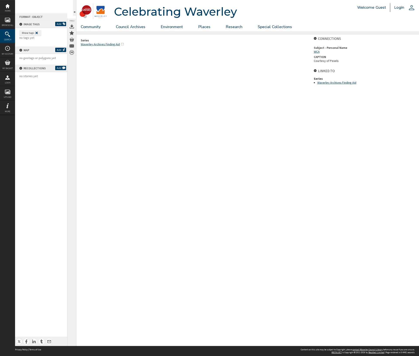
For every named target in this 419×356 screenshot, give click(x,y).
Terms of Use (35, 349)
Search (7, 39)
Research (234, 27)
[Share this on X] (19, 339)
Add (59, 23)
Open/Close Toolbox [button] (74, 8)
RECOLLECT (336, 352)
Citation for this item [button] (71, 52)
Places (204, 27)
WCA (317, 52)
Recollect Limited (376, 352)
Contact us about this (71, 46)
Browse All (8, 25)
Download (71, 26)
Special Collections (275, 27)
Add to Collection (71, 33)
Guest (381, 7)
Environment (172, 27)
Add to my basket (71, 39)
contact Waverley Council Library (367, 349)
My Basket (7, 68)
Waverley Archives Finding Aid (100, 44)
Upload (7, 97)
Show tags (28, 32)
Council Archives (130, 27)
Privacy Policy (21, 349)
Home (7, 10)
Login (7, 82)
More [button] (7, 111)
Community (91, 27)
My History (7, 54)
